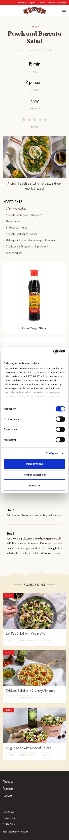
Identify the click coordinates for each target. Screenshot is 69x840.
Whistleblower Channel (57, 2)
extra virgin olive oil (49, 538)
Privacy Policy (9, 818)
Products (8, 788)
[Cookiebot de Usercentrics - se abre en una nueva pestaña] (50, 351)
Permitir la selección (34, 474)
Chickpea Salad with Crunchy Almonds (30, 690)
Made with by (15, 831)
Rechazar (34, 485)
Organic (32, 2)
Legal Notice (8, 811)
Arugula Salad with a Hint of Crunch (28, 748)
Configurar (52, 453)
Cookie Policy (9, 824)
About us (8, 781)
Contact (42, 2)
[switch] (60, 419)
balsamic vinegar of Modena (33, 543)
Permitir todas (34, 463)
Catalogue (22, 2)
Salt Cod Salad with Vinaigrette (25, 633)
